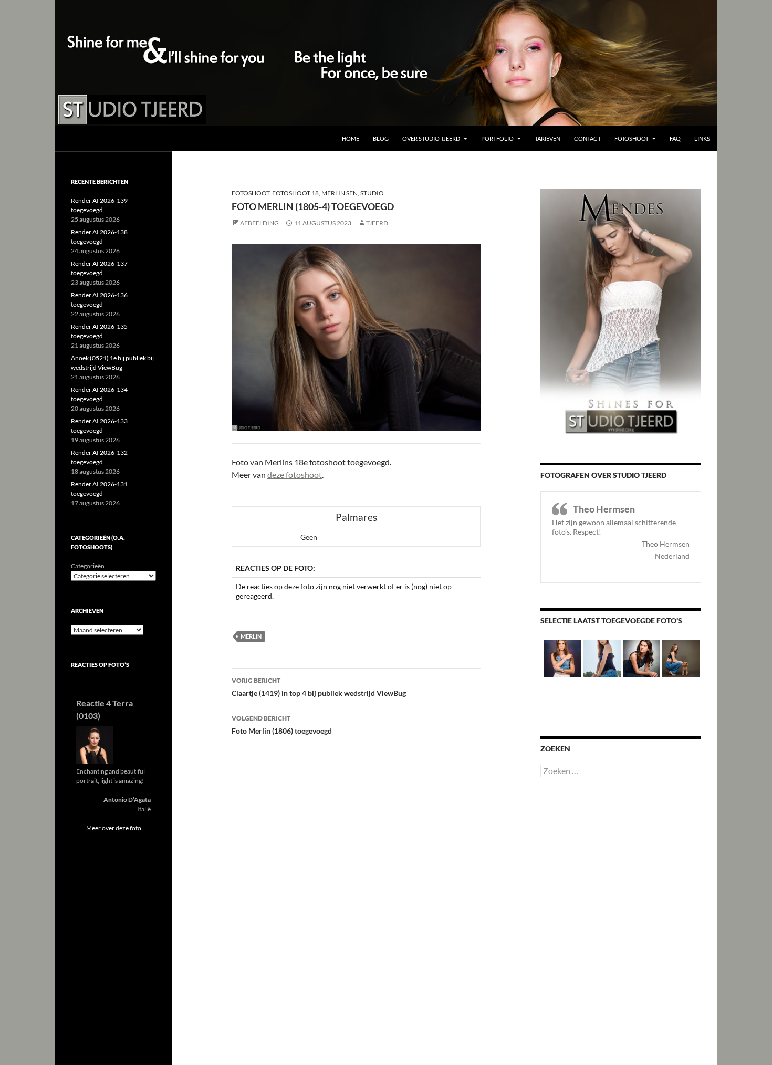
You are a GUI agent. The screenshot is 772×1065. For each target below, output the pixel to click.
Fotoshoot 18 (295, 193)
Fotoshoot (631, 138)
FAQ (675, 138)
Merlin (251, 636)
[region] (386, 63)
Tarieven (547, 138)
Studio (372, 193)
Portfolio (497, 138)
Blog (381, 138)
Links (702, 138)
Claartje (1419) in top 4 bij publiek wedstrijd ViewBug (319, 686)
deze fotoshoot (294, 474)
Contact (587, 138)
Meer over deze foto (113, 828)
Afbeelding (259, 223)
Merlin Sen (339, 193)
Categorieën (88, 566)
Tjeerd (377, 223)
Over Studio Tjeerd (431, 138)
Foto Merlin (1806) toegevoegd (282, 724)
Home (350, 138)
